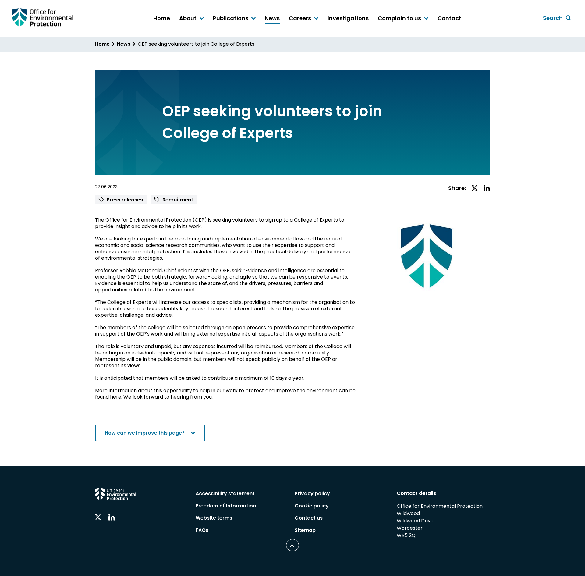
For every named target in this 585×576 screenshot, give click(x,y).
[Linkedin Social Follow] (111, 517)
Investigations (348, 18)
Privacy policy (312, 493)
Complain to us (400, 18)
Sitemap (305, 530)
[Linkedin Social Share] (487, 188)
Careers (300, 18)
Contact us (309, 517)
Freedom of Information (226, 505)
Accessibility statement (225, 493)
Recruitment (177, 199)
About (188, 18)
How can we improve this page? (145, 432)
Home (161, 18)
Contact (449, 18)
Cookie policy (312, 505)
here (115, 396)
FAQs (202, 530)
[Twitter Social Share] (475, 188)
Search (558, 18)
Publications (231, 18)
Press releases (124, 199)
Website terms (214, 517)
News (272, 18)
